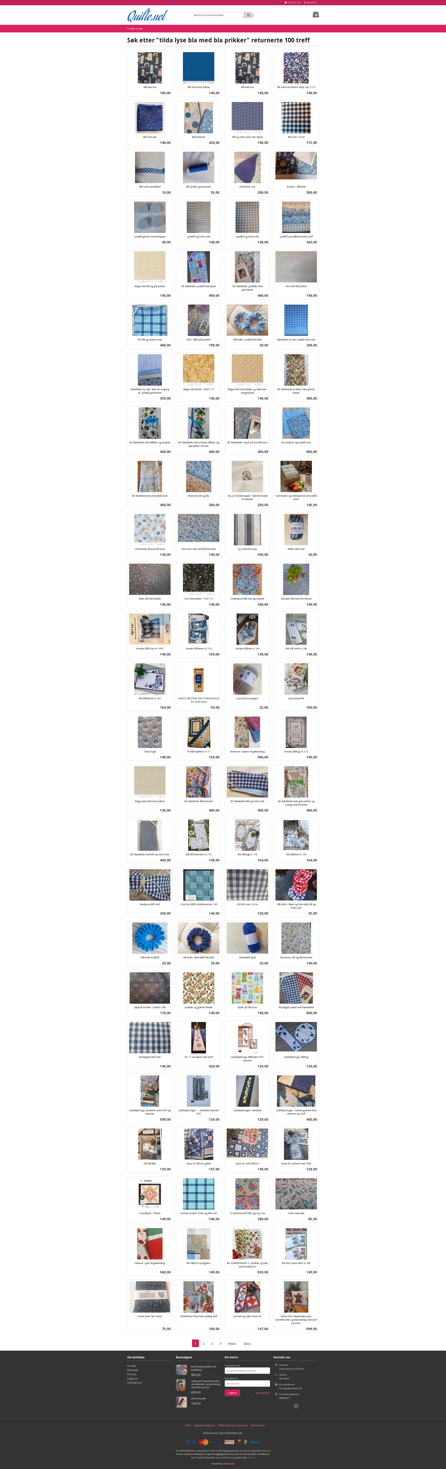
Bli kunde (132, 1370)
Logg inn (132, 1378)
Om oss (131, 1374)
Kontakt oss (134, 1382)
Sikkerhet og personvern (233, 1425)
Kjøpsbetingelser (204, 1425)
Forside (131, 28)
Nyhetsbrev (258, 1425)
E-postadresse (232, 1365)
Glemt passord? (262, 1392)
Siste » (247, 1343)
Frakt (187, 1425)
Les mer (251, 1457)
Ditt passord (231, 1378)
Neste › (232, 1343)
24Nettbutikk (229, 1463)
